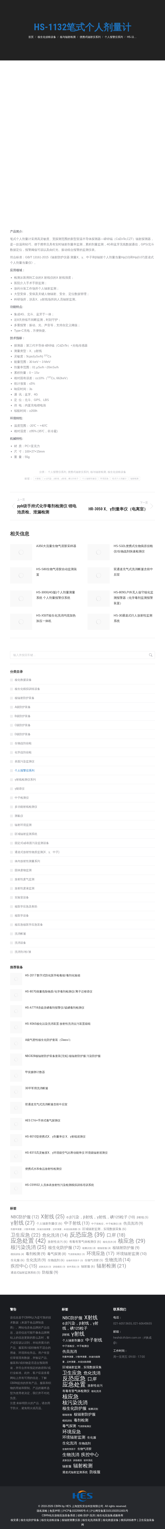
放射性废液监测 (24, 888)
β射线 (142, 1217)
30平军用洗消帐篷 (36, 1088)
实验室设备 (22, 897)
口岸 (116, 1235)
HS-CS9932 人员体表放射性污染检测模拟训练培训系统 (59, 1184)
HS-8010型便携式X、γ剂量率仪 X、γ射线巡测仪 (55, 1136)
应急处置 (28, 1240)
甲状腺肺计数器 (35, 1072)
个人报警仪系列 (57, 471)
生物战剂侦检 (23, 743)
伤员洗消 (133, 1223)
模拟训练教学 (128, 1520)
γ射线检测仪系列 (25, 779)
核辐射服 (104, 1248)
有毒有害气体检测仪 (85, 1242)
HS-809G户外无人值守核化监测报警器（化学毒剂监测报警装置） (133, 598)
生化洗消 (36, 1260)
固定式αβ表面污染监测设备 (32, 843)
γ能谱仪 (20, 788)
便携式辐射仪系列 (78, 471)
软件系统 (73, 1266)
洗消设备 (20, 942)
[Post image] (21, 552)
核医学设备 (22, 915)
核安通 (15, 1520)
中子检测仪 (22, 797)
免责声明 (55, 1510)
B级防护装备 (23, 716)
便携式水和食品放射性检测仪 (43, 1168)
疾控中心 (24, 1265)
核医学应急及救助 (26, 906)
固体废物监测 (23, 870)
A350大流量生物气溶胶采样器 (56, 546)
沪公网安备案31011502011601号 (109, 1510)
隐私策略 (42, 1510)
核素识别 (89, 1248)
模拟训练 (17, 1254)
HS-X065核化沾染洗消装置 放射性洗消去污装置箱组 (58, 1023)
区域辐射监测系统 (26, 834)
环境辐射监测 (131, 1254)
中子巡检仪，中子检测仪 (106, 1223)
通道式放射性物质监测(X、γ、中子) (37, 852)
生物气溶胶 (94, 1260)
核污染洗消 (28, 1247)
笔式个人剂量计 (119, 478)
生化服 (17, 1260)
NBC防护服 (25, 1217)
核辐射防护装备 (24, 698)
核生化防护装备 (30, 1520)
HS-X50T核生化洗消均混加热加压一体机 (56, 618)
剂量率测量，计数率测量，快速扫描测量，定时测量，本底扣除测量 (45, 1229)
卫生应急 (25, 1234)
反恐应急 (87, 1234)
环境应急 (104, 478)
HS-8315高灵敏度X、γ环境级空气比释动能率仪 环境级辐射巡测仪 (66, 1152)
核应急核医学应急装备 (29, 924)
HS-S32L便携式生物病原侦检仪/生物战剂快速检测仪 (133, 548)
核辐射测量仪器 (71, 1520)
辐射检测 (134, 478)
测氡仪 (19, 815)
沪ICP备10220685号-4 (75, 1510)
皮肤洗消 (45, 1266)
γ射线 (23, 1222)
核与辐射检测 (98, 471)
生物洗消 (117, 1259)
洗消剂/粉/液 (23, 951)
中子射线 (77, 1223)
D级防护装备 (23, 734)
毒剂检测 (35, 1254)
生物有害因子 (74, 1260)
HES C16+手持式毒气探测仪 (42, 1120)
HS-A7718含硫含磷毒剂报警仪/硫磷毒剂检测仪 (54, 1007)
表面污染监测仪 (24, 761)
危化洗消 (55, 1235)
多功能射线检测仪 (26, 806)
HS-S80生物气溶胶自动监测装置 (56, 571)
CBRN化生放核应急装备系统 (58, 1515)
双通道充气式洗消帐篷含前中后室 (133, 571)
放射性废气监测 (24, 879)
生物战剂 (56, 1260)
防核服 (50, 1272)
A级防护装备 (23, 707)
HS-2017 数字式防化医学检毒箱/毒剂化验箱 (52, 975)
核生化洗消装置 (91, 1520)
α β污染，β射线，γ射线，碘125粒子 (61, 478)
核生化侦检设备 (117, 471)
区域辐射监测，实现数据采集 (104, 1229)
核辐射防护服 (125, 1248)
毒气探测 (56, 1254)
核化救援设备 (23, 679)
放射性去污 (57, 1242)
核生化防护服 (64, 1247)
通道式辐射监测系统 (25, 1272)
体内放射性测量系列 (27, 861)
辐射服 (88, 1266)
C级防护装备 (23, 725)
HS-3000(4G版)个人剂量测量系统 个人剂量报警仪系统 (55, 595)
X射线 (38, 478)
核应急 (131, 1240)
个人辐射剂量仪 (89, 478)
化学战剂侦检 (23, 752)
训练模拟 (59, 1266)
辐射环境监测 (23, 824)
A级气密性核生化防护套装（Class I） (48, 1039)
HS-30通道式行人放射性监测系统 (133, 618)
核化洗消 (109, 1241)
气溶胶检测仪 (76, 1254)
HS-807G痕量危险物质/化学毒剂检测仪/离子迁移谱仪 (58, 991)
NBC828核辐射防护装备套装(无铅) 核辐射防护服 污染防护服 (63, 1056)
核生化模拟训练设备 (27, 688)
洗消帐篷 (20, 933)
